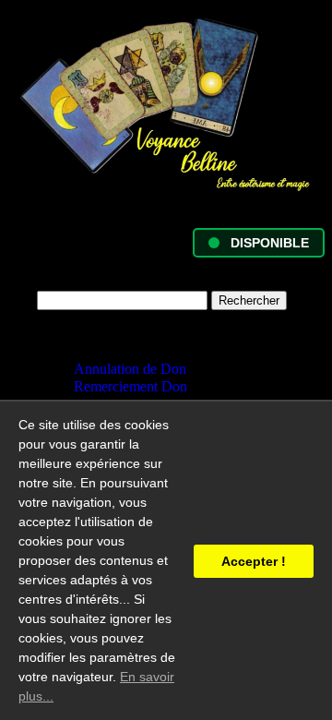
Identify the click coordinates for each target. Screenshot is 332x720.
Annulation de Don (130, 369)
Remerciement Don (130, 386)
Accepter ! (253, 561)
